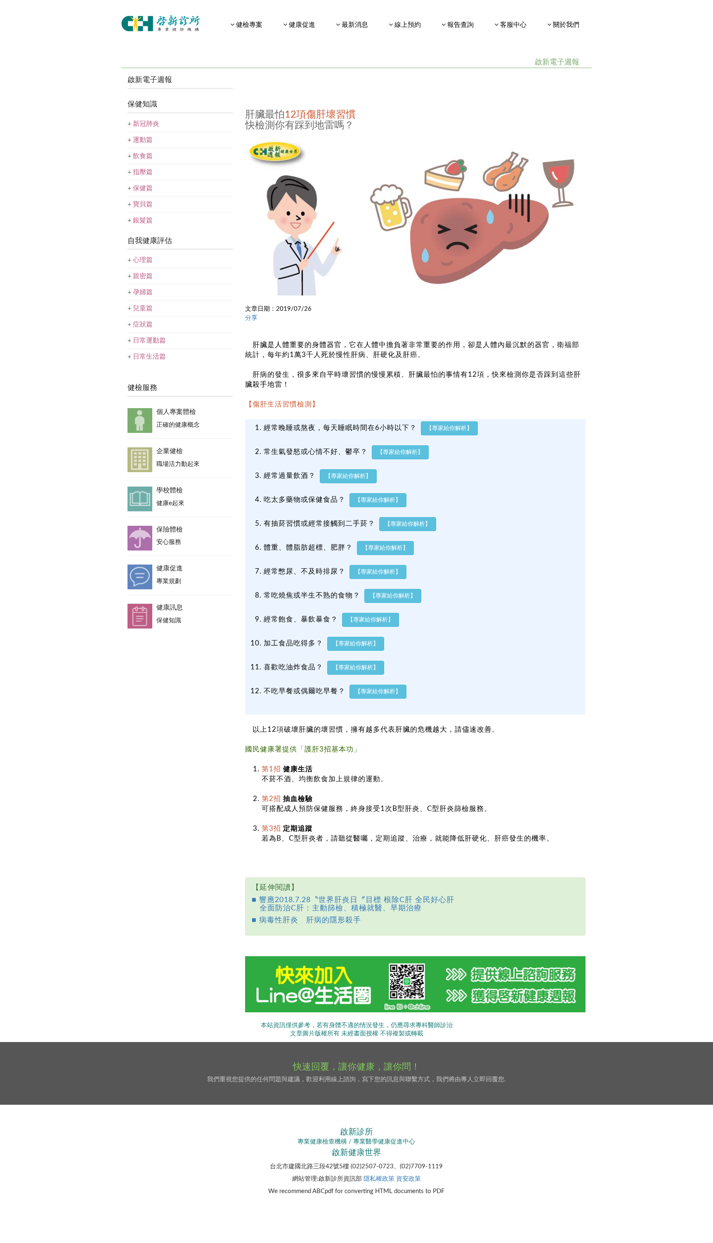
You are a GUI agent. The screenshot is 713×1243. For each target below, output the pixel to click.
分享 (251, 318)
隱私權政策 (379, 1179)
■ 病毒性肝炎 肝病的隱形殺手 (306, 920)
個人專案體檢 (176, 412)
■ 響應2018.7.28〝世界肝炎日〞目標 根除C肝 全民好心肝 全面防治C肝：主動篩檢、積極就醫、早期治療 (353, 904)
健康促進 (169, 568)
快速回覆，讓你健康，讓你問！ (356, 1066)
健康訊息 (169, 607)
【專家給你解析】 (449, 428)
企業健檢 (169, 451)
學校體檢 (169, 490)
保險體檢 (169, 529)
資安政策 (408, 1179)
